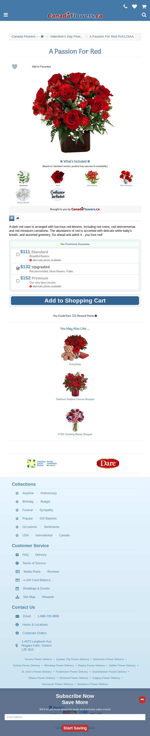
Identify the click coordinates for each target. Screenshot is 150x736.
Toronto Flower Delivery (38, 659)
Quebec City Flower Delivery (72, 659)
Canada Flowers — (26, 36)
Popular (27, 518)
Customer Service (30, 545)
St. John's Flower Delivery (37, 671)
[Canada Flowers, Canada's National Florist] (85, 209)
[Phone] (123, 6)
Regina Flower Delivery (91, 665)
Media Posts (32, 571)
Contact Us (23, 607)
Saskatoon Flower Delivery (92, 684)
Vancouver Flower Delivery (57, 684)
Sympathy (46, 510)
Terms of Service (34, 563)
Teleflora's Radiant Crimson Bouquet (75, 399)
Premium (42, 281)
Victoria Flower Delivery (26, 665)
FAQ (25, 554)
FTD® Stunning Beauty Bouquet (75, 434)
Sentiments (51, 527)
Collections (24, 484)
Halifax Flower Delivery (122, 665)
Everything (75, 364)
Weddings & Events (36, 588)
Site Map (29, 597)
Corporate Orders (34, 633)
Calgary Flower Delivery (106, 677)
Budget (45, 501)
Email (27, 616)
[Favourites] (132, 6)
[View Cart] (142, 6)
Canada (64, 535)
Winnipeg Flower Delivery (59, 665)
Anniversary (48, 493)
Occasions (29, 527)
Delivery (41, 554)
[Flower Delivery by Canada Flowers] (75, 14)
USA (25, 535)
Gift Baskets (48, 518)
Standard (42, 255)
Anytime (28, 493)
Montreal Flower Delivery (73, 677)
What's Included (75, 161)
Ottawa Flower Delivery (41, 677)
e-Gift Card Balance (36, 580)
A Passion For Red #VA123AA (111, 36)
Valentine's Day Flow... (66, 36)
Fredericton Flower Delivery (72, 671)
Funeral (27, 510)
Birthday (28, 501)
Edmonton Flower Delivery (108, 659)
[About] (11, 218)
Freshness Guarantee (77, 244)
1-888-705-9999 (48, 616)
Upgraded (48, 268)
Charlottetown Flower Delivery (109, 671)
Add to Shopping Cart (75, 300)
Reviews (53, 571)
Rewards (48, 597)
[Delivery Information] (17, 218)
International (43, 535)
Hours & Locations (35, 624)
